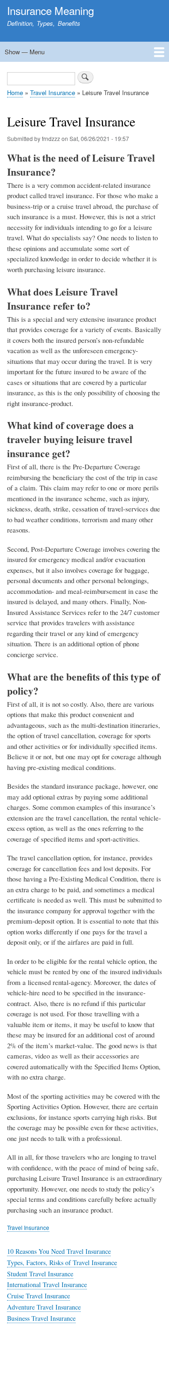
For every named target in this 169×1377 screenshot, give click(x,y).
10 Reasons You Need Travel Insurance (59, 1251)
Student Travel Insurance (40, 1273)
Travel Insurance (52, 92)
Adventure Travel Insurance (44, 1307)
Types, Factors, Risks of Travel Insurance (62, 1262)
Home (15, 92)
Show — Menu (25, 51)
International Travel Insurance (47, 1284)
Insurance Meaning (50, 10)
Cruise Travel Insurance (38, 1295)
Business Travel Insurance (41, 1318)
